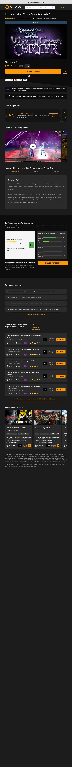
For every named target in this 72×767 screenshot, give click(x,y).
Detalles (36, 171)
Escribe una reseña (53, 263)
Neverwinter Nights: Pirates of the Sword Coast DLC (22, 349)
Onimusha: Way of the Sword (44, 428)
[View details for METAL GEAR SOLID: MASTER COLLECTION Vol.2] (18, 417)
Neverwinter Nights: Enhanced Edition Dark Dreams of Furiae (23, 336)
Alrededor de (15, 171)
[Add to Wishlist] (65, 71)
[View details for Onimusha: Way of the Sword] (47, 417)
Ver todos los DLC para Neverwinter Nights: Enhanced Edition (36, 399)
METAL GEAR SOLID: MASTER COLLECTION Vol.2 (16, 429)
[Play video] (33, 146)
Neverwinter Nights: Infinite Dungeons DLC (20, 361)
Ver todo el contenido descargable (36, 327)
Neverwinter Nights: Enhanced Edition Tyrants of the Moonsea (23, 373)
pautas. (18, 227)
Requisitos (57, 171)
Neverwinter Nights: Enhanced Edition (47, 88)
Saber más (60, 96)
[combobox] (41, 7)
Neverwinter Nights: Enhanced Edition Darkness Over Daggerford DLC (23, 387)
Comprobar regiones (36, 76)
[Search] (53, 7)
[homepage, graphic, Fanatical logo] (14, 7)
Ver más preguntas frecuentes (36, 314)
